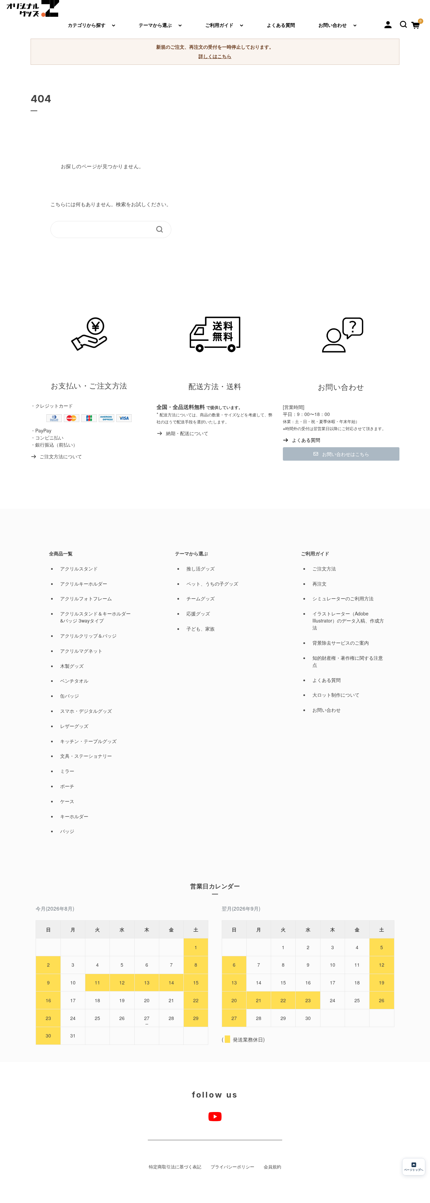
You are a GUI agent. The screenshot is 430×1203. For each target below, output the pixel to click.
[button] (403, 23)
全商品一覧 (61, 553)
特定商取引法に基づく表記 (175, 1167)
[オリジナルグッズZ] (33, 8)
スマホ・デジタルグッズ (86, 710)
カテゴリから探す (86, 24)
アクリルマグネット (81, 650)
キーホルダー (74, 816)
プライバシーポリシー (232, 1167)
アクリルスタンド (79, 568)
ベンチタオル (74, 680)
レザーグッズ (74, 726)
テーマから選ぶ (155, 24)
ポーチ (67, 786)
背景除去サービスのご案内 (340, 642)
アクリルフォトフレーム (86, 598)
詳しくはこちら (215, 56)
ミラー (67, 771)
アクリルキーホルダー (83, 583)
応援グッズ (198, 613)
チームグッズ (200, 598)
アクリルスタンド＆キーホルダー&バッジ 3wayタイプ (95, 617)
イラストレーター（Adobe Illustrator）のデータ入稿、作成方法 (348, 620)
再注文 (319, 583)
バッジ (67, 831)
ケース (67, 801)
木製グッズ (72, 665)
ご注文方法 (324, 568)
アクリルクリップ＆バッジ (88, 635)
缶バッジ (69, 695)
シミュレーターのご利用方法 (343, 598)
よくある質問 (281, 24)
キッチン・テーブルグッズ (88, 741)
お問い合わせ (332, 24)
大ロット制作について (335, 694)
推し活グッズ (200, 568)
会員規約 (272, 1167)
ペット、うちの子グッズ (212, 583)
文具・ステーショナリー (86, 755)
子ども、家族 (200, 628)
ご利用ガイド (219, 24)
